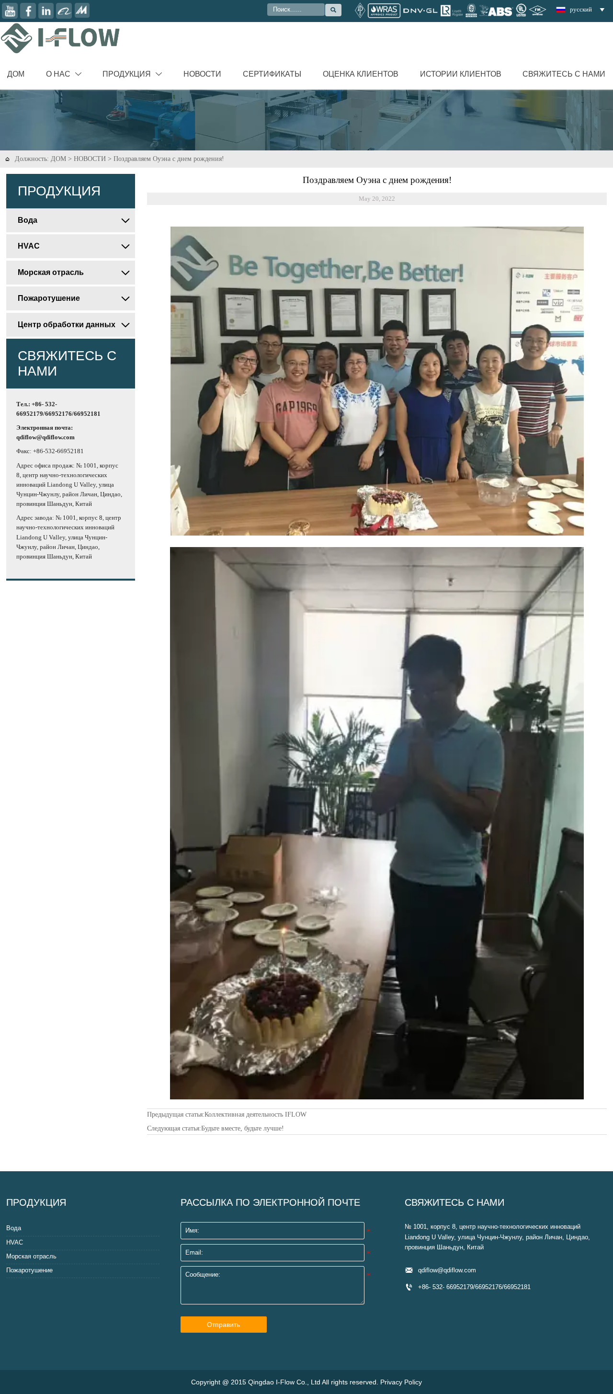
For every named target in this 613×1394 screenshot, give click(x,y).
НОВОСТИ (90, 158)
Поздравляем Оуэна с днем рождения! (169, 158)
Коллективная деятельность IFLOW (255, 1114)
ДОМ (58, 158)
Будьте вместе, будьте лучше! (242, 1128)
